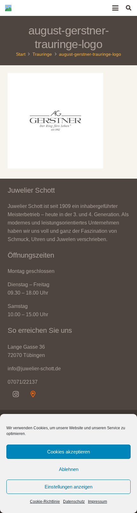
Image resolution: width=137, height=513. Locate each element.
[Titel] (8, 8)
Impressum (97, 501)
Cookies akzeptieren (68, 451)
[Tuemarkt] (33, 394)
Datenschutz (74, 501)
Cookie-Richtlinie (45, 501)
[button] (115, 8)
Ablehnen (68, 469)
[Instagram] (16, 394)
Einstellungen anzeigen (68, 486)
